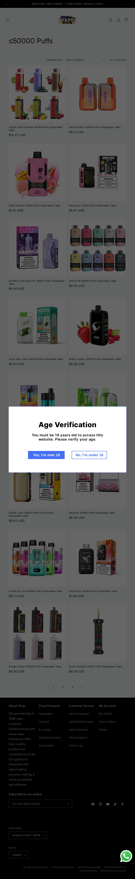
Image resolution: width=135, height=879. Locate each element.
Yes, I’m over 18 (46, 455)
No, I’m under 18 (89, 455)
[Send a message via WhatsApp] (126, 856)
